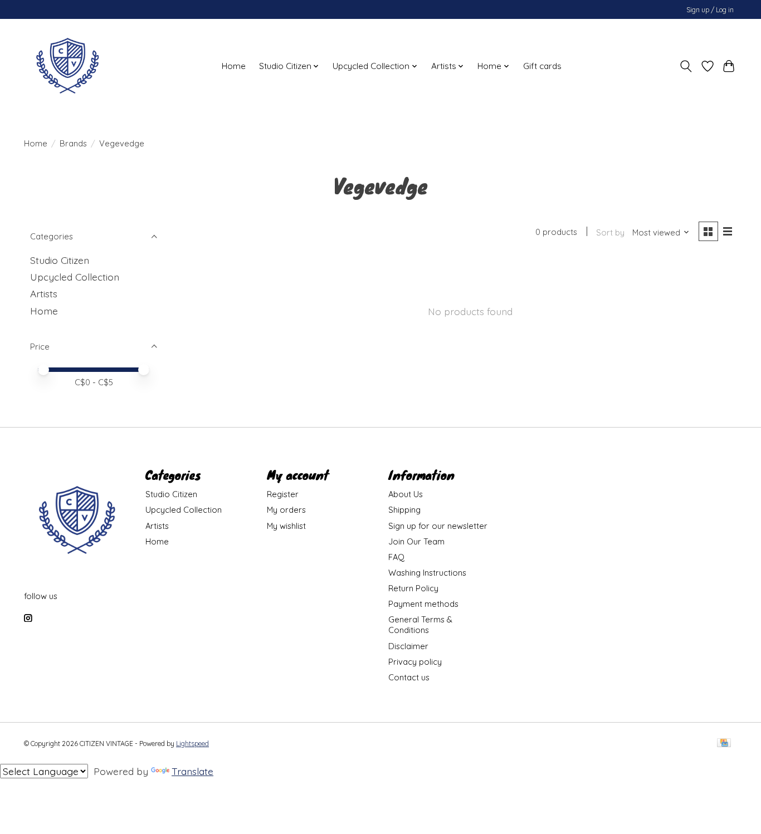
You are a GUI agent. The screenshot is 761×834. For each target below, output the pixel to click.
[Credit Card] (724, 743)
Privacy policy (415, 661)
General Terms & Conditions (420, 624)
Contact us (409, 677)
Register (283, 494)
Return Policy (413, 588)
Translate (192, 771)
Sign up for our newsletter (437, 526)
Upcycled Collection (74, 277)
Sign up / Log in (710, 10)
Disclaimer (408, 646)
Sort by (610, 232)
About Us (405, 494)
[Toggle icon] (686, 66)
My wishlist (286, 526)
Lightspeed (192, 743)
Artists (43, 293)
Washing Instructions (427, 572)
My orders (286, 509)
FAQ (396, 557)
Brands (73, 143)
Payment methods (423, 603)
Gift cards (542, 66)
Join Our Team (416, 541)
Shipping (404, 509)
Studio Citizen (59, 260)
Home (234, 66)
